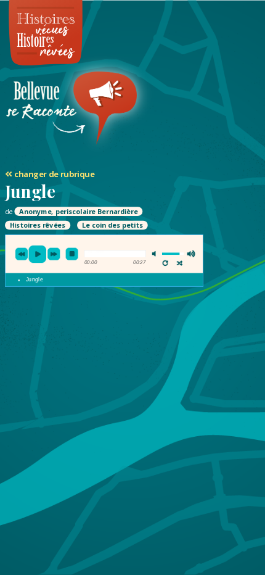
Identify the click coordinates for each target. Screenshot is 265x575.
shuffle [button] (180, 263)
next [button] (54, 254)
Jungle (34, 280)
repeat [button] (165, 263)
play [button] (37, 254)
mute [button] (156, 254)
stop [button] (72, 254)
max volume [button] (191, 254)
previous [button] (21, 254)
